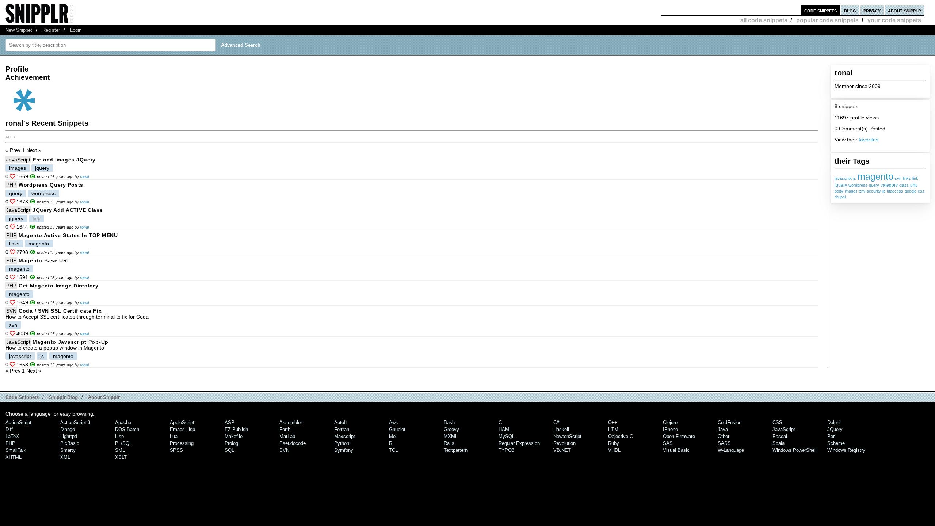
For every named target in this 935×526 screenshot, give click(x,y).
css (921, 191)
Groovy (451, 429)
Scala (778, 443)
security (874, 191)
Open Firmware (679, 436)
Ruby (613, 443)
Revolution (564, 443)
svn (898, 178)
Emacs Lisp (182, 429)
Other (723, 436)
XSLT (121, 457)
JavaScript (18, 160)
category (889, 185)
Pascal (779, 436)
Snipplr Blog (63, 397)
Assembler (290, 422)
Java (723, 429)
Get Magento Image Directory (58, 286)
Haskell (561, 429)
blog (850, 10)
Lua (174, 436)
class (904, 185)
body (839, 191)
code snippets (820, 10)
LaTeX (12, 436)
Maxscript (344, 436)
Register (51, 30)
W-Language (731, 450)
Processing (182, 443)
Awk (393, 422)
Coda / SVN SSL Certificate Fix (60, 311)
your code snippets (894, 20)
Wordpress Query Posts (51, 185)
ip (883, 191)
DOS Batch (127, 429)
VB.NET (562, 450)
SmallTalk (15, 450)
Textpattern (456, 450)
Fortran (341, 429)
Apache (123, 422)
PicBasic (69, 443)
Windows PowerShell (794, 450)
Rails (449, 443)
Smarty (68, 450)
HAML (505, 429)
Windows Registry (846, 450)
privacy (872, 10)
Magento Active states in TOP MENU (68, 235)
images (851, 191)
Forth (284, 429)
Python (341, 443)
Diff (9, 429)
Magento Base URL (45, 260)
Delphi (833, 422)
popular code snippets (827, 20)
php (914, 185)
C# (556, 422)
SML (120, 450)
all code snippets (763, 20)
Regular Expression (519, 443)
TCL (393, 450)
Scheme (836, 443)
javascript (843, 178)
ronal (84, 177)
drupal (840, 197)
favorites (868, 139)
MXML (451, 436)
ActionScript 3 (75, 422)
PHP (11, 185)
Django (67, 429)
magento (875, 176)
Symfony (343, 450)
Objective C (620, 436)
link (915, 178)
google (910, 191)
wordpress (857, 185)
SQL (229, 450)
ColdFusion (729, 422)
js (854, 178)
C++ (612, 422)
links (907, 178)
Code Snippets (22, 397)
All (8, 137)
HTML (614, 429)
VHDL (614, 450)
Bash (449, 422)
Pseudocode (292, 443)
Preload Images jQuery (64, 160)
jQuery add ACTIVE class (68, 210)
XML (65, 457)
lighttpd (68, 436)
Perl (831, 436)
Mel (393, 436)
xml (862, 191)
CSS (777, 422)
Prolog (231, 443)
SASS (724, 443)
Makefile (234, 436)
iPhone (670, 429)
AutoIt (340, 422)
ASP (229, 422)
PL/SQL (123, 443)
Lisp (119, 436)
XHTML (13, 457)
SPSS (176, 450)
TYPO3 (506, 450)
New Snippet (18, 30)
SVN (11, 311)
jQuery (835, 429)
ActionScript (18, 422)
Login (75, 30)
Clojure (670, 422)
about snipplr (904, 10)
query (874, 185)
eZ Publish (236, 429)
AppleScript (182, 422)
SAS (668, 443)
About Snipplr (104, 397)
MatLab (287, 436)
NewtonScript (567, 436)
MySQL (507, 436)
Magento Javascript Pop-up (70, 342)
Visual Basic (676, 450)
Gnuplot (397, 429)
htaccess (895, 191)
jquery (841, 185)
